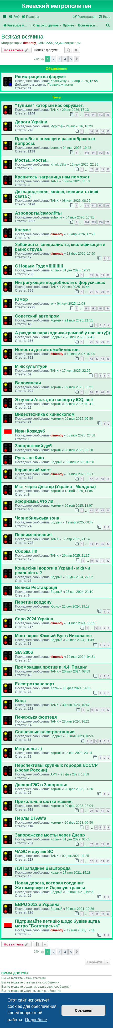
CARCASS (45, 43)
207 (107, 222)
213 (107, 205)
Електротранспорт (34, 684)
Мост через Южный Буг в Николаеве (53, 635)
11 (102, 560)
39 (91, 810)
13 (91, 275)
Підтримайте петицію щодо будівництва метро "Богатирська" (57, 923)
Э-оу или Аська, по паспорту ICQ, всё (54, 399)
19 (102, 169)
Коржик (55, 320)
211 (94, 205)
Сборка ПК (26, 551)
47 (108, 544)
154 (107, 308)
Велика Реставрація (36, 587)
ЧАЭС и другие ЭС (34, 851)
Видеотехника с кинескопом (45, 414)
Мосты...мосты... (32, 160)
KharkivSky (58, 81)
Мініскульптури (31, 366)
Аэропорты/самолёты (38, 213)
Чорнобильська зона (37, 518)
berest (54, 148)
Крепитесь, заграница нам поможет (52, 177)
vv (52, 303)
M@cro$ (56, 126)
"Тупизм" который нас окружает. (49, 105)
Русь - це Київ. (30, 458)
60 (102, 392)
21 (91, 292)
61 (108, 392)
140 (87, 114)
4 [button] (65, 59)
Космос (23, 230)
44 (102, 358)
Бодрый (56, 337)
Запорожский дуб (33, 446)
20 (108, 169)
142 (100, 114)
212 (100, 205)
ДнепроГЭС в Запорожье (41, 785)
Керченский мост (33, 470)
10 (97, 560)
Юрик (54, 606)
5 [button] (71, 59)
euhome (56, 217)
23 (102, 292)
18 (97, 169)
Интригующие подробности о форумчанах (60, 282)
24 (108, 292)
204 (87, 222)
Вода (20, 700)
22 (97, 292)
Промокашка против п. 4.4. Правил (51, 667)
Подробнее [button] (36, 1020)
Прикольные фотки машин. (44, 801)
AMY (53, 774)
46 (102, 544)
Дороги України (31, 122)
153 (100, 308)
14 (91, 131)
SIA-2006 (24, 652)
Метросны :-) (28, 748)
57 (91, 479)
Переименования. (34, 535)
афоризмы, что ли (34, 501)
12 (108, 560)
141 (94, 114)
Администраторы (68, 43)
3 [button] (59, 59)
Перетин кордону (33, 602)
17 (108, 131)
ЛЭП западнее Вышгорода (42, 868)
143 (107, 114)
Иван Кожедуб (30, 431)
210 (87, 205)
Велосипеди (28, 383)
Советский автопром (37, 316)
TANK (54, 110)
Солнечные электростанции (45, 732)
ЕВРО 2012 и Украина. (37, 904)
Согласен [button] (83, 1010)
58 (91, 392)
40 (97, 810)
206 (100, 222)
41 (91, 510)
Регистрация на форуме (40, 76)
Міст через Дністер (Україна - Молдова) (55, 486)
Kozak (54, 270)
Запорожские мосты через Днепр (50, 835)
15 (97, 131)
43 (97, 358)
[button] (76, 59)
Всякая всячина (22, 36)
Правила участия (60, 84)
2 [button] (53, 59)
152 (94, 308)
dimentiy (29, 43)
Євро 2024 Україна (34, 619)
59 (97, 392)
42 (91, 358)
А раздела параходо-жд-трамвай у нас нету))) (62, 333)
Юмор (21, 299)
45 (108, 358)
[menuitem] (14, 16)
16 (102, 131)
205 (94, 222)
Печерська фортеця (36, 717)
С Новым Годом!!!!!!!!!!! (39, 266)
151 (87, 308)
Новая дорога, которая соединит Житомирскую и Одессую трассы (50, 885)
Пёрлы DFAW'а (30, 818)
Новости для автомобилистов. (47, 349)
